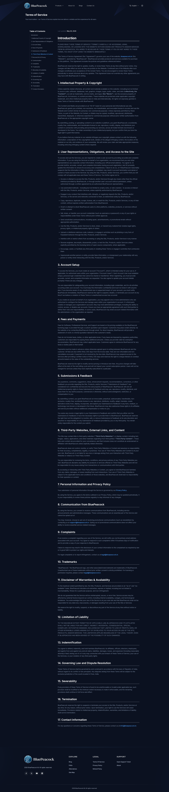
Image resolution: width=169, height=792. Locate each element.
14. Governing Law (36, 79)
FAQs (70, 765)
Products (58, 6)
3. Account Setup (36, 44)
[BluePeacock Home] (40, 759)
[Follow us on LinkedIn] (42, 773)
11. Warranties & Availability (38, 70)
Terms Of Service (98, 762)
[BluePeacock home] (36, 5)
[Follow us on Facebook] (26, 773)
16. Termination (35, 86)
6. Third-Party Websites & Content (42, 54)
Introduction (34, 35)
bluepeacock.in (126, 56)
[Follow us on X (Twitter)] (31, 773)
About (119, 765)
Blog (70, 762)
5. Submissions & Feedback (39, 51)
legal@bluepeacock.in (109, 555)
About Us (71, 6)
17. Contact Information (37, 89)
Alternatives (73, 769)
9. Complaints (35, 63)
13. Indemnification (36, 76)
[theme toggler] (142, 5)
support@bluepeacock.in (79, 522)
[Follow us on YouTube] (37, 773)
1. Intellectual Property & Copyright (41, 38)
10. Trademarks (35, 67)
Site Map (72, 772)
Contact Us (90, 6)
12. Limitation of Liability (37, 73)
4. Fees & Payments (36, 48)
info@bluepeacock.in (128, 726)
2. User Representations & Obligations (42, 41)
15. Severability (35, 82)
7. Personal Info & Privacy (38, 57)
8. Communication (36, 60)
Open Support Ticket (124, 762)
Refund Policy (97, 769)
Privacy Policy (121, 490)
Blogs (81, 6)
